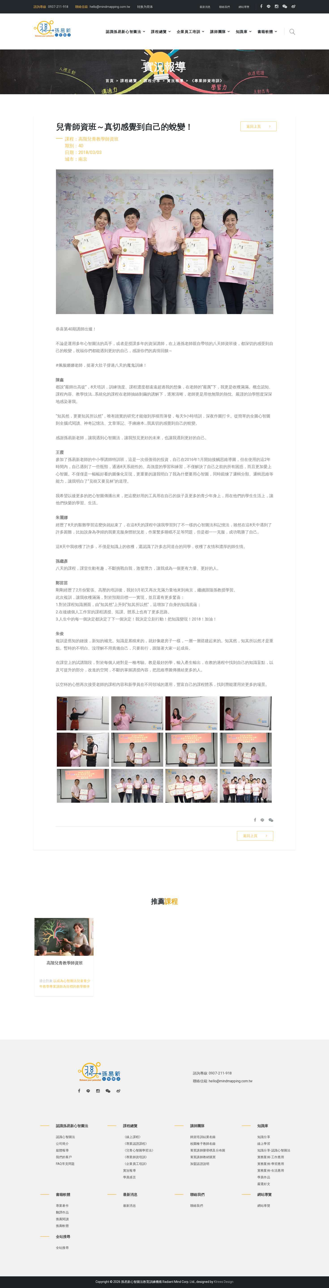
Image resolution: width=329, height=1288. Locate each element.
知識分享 (263, 1137)
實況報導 (175, 81)
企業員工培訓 (189, 32)
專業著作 (62, 1205)
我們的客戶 (64, 1157)
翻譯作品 (62, 1212)
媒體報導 (62, 1150)
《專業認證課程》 (136, 1143)
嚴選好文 (263, 1184)
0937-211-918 (57, 7)
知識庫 (242, 32)
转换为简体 (145, 7)
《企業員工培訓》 (136, 1164)
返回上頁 (253, 126)
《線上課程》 (132, 1137)
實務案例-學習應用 (270, 1164)
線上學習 (263, 1143)
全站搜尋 (62, 1247)
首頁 (110, 81)
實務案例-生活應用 (270, 1170)
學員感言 (129, 1177)
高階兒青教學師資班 (65, 963)
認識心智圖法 (65, 1137)
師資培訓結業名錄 (203, 1137)
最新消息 (205, 7)
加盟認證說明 (199, 1164)
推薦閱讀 (62, 1219)
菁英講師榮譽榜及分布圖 (207, 1150)
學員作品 (263, 1177)
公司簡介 (62, 1143)
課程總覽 (128, 81)
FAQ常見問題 (65, 1164)
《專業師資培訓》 (207, 81)
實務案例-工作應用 (270, 1157)
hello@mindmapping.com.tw (110, 7)
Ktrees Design (223, 1282)
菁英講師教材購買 (203, 1157)
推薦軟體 (62, 1226)
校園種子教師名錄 (203, 1143)
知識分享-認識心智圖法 (273, 1150)
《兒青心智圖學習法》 (139, 1150)
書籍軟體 (265, 32)
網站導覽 (244, 7)
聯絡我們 (224, 7)
